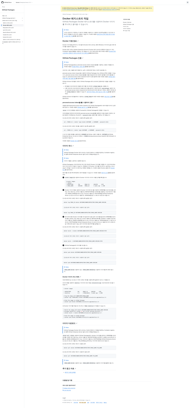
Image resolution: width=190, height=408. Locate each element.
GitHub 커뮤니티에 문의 (69, 388)
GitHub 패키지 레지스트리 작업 (80, 14)
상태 (88, 402)
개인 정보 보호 (82, 402)
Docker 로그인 (74, 141)
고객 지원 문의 (67, 390)
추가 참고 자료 (68, 368)
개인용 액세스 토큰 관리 (78, 66)
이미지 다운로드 (69, 323)
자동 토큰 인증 (108, 96)
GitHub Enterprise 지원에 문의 (109, 9)
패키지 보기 (104, 172)
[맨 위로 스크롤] (186, 404)
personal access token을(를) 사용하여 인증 (78, 102)
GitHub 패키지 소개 (82, 107)
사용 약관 (76, 402)
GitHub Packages (8, 10)
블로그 (105, 402)
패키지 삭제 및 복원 (70, 372)
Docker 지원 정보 (70, 41)
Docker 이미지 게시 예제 (71, 277)
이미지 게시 (67, 146)
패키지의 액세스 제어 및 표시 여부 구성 (97, 92)
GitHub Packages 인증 (72, 58)
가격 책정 (92, 402)
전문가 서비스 (99, 402)
